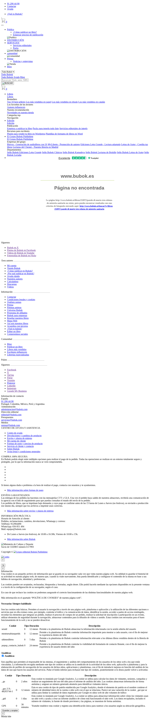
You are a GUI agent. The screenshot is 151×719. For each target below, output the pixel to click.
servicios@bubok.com (11, 420)
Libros (10, 94)
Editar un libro (13, 331)
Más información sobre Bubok (21, 539)
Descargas (12, 284)
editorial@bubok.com (11, 414)
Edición (10, 120)
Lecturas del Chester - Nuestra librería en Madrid (35, 147)
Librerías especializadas (18, 354)
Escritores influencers (17, 352)
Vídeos (10, 287)
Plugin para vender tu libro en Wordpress (26, 134)
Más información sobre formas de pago (25, 490)
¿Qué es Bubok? (15, 14)
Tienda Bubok (13, 268)
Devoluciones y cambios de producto (24, 435)
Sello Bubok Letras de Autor (130, 152)
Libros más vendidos (16, 349)
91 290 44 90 (13, 3)
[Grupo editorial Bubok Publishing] (30, 552)
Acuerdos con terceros (17, 326)
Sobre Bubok (13, 449)
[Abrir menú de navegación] (2, 25)
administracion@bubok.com (14, 409)
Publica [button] (10, 29)
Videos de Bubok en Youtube (20, 253)
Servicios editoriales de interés (73, 128)
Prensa (10, 305)
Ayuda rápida (13, 276)
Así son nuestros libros (17, 323)
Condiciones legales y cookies (21, 299)
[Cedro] (5, 557)
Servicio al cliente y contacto (20, 446)
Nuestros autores (15, 279)
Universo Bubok (15, 310)
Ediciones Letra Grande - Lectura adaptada (100, 144)
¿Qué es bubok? (14, 328)
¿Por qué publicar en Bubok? (20, 273)
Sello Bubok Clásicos (52, 152)
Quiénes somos (14, 302)
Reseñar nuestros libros (18, 318)
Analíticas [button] (6, 653)
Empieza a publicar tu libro (19, 128)
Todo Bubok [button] (7, 74)
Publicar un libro (15, 346)
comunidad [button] (12, 53)
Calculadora (12, 281)
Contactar (11, 6)
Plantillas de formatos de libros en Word (64, 134)
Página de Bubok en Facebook (21, 250)
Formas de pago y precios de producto (25, 443)
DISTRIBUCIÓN (15, 40)
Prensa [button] (10, 58)
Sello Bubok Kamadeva (74, 152)
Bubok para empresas (17, 315)
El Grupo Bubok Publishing (20, 136)
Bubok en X (13, 247)
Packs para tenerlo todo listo (46, 128)
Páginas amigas (14, 307)
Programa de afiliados (17, 313)
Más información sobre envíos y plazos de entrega (30, 511)
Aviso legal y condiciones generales (23, 451)
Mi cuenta (11, 265)
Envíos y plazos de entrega (19, 438)
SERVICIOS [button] (13, 42)
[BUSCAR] (7, 83)
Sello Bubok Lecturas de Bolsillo (101, 152)
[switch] (3, 656)
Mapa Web (12, 321)
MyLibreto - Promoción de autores (64, 144)
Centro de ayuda (14, 433)
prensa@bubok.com (10, 425)
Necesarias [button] (6, 603)
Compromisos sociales (17, 334)
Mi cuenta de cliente (16, 441)
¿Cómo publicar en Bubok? (20, 271)
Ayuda (10, 9)
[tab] (75, 603)
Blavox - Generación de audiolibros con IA (27, 144)
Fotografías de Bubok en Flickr (21, 255)
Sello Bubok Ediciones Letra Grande (24, 152)
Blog (9, 66)
